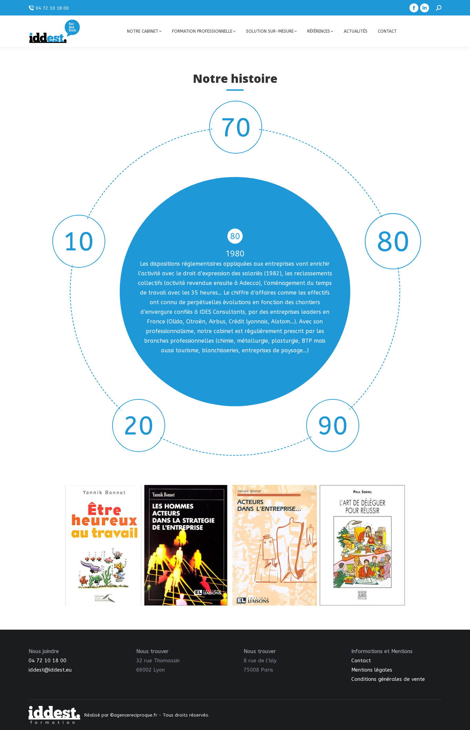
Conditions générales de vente (388, 679)
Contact (361, 660)
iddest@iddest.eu (50, 670)
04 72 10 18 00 (47, 660)
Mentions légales (371, 670)
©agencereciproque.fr (133, 715)
